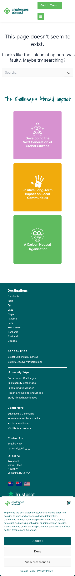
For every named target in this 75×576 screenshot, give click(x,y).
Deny (37, 551)
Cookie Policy (27, 570)
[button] (69, 503)
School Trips (17, 351)
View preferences (37, 562)
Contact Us (15, 438)
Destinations (18, 290)
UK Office (14, 456)
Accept (37, 541)
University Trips (18, 372)
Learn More (16, 407)
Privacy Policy (45, 570)
